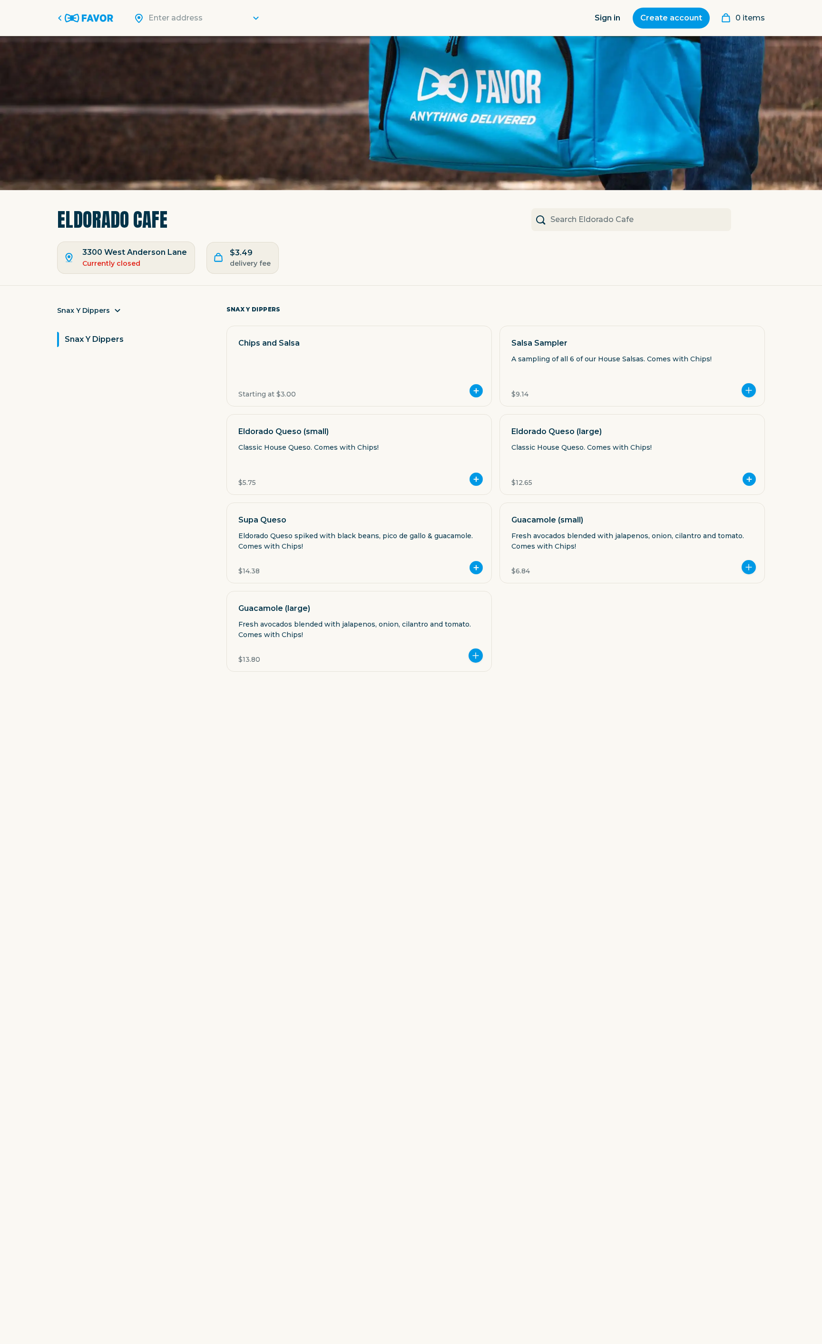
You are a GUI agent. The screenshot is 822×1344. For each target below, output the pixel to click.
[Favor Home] (87, 18)
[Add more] (748, 390)
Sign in (607, 17)
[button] (134, 313)
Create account (671, 17)
